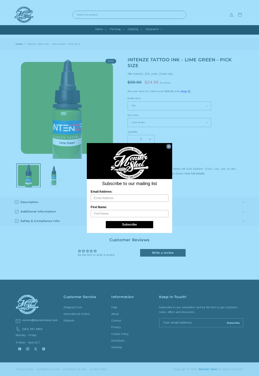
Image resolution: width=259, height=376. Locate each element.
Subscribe (129, 224)
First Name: (99, 207)
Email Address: (101, 191)
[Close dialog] (169, 146)
